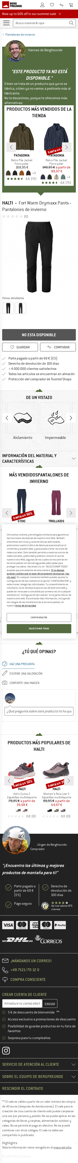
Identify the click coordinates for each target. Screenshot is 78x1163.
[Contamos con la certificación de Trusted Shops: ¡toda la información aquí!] (45, 906)
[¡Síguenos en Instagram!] (9, 1051)
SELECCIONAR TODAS (39, 628)
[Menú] (6, 22)
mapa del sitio (62, 1147)
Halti (7, 203)
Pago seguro (23, 903)
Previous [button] (7, 418)
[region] (39, 581)
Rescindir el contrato (22, 1088)
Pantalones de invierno (20, 34)
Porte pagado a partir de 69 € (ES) (32, 358)
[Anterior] (11, 147)
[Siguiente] (67, 147)
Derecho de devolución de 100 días (33, 363)
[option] (39, 257)
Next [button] (71, 418)
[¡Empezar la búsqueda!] (71, 23)
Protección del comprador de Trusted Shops (40, 379)
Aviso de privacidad (25, 605)
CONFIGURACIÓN (39, 617)
